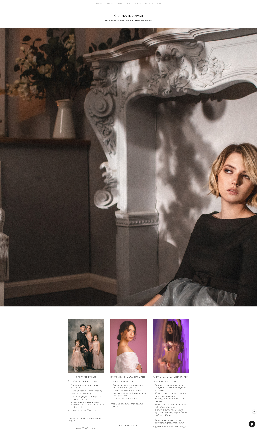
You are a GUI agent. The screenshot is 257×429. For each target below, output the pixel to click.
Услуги (119, 4)
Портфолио (109, 4)
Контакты (138, 4)
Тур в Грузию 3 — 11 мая (153, 4)
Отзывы (128, 4)
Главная (99, 4)
